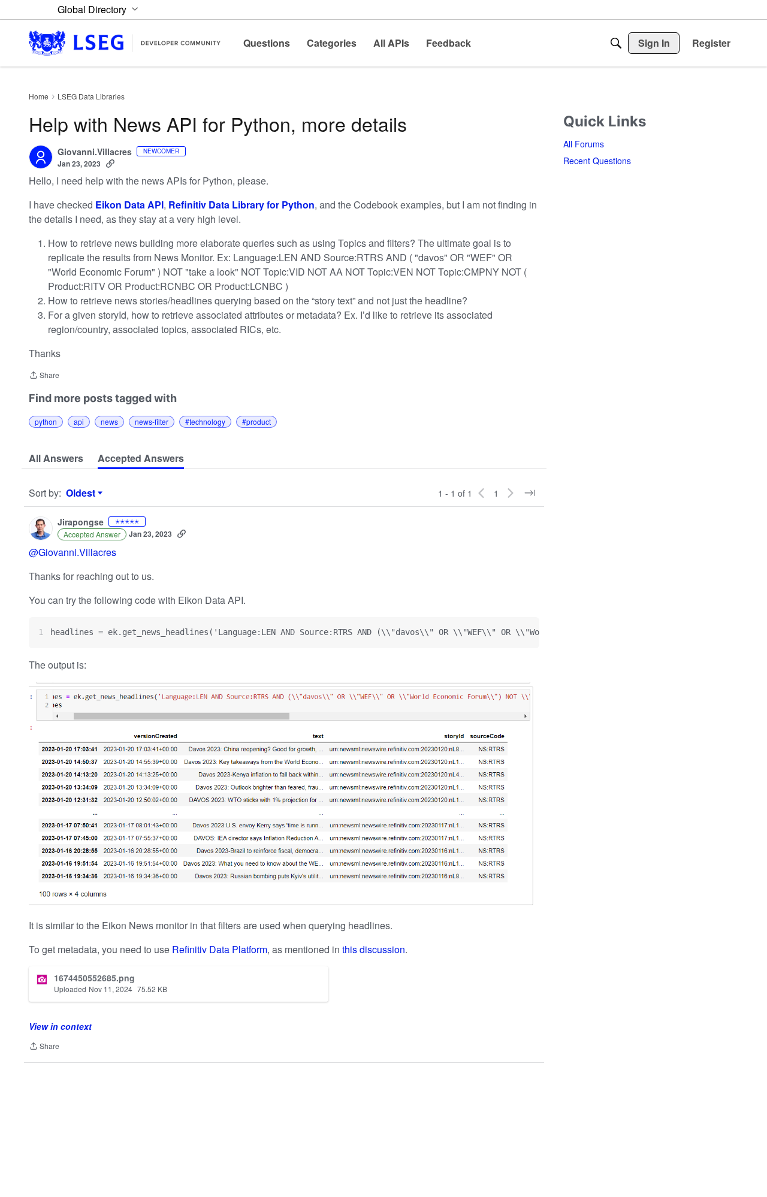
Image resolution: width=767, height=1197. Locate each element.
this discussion (373, 949)
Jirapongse (81, 522)
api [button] (79, 421)
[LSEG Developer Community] (125, 43)
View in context (60, 1026)
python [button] (46, 421)
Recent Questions (597, 161)
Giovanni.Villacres (95, 152)
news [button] (109, 421)
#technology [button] (205, 421)
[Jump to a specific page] (529, 493)
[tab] (56, 458)
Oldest (82, 493)
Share (44, 376)
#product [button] (256, 421)
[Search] (616, 43)
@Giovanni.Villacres (72, 552)
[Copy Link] (110, 163)
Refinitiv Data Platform (219, 949)
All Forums (583, 144)
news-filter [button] (151, 421)
